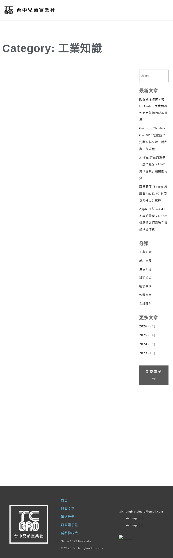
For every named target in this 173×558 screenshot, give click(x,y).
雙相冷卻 (117, 231)
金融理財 (145, 303)
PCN (24, 216)
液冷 (29, 359)
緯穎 (39, 359)
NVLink (52, 352)
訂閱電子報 (154, 375)
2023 (143, 353)
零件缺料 (52, 231)
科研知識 (145, 277)
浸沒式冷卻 (115, 223)
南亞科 (103, 359)
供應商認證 (115, 83)
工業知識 (34, 114)
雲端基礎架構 (49, 366)
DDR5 (105, 352)
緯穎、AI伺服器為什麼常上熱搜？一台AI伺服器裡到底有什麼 (31, 408)
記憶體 (118, 366)
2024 (143, 344)
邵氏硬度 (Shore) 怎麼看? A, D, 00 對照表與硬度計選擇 (32, 132)
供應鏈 (53, 216)
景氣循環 (117, 359)
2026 (143, 326)
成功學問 (145, 260)
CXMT (105, 75)
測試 (44, 75)
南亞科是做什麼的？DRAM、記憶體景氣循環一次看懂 (96, 408)
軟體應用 (145, 295)
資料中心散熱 (99, 231)
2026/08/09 (18, 255)
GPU (39, 352)
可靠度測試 (24, 223)
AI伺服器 (90, 216)
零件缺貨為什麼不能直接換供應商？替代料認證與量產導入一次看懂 (31, 273)
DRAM (118, 75)
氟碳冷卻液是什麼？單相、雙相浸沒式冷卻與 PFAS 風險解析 (96, 273)
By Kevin (28, 193)
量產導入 (52, 223)
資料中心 (52, 359)
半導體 (91, 359)
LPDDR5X (98, 83)
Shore (23, 75)
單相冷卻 (117, 216)
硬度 (54, 75)
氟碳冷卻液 (98, 223)
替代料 (38, 223)
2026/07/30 (83, 255)
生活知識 (145, 269)
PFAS (103, 216)
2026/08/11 (18, 114)
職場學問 (145, 286)
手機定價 (100, 90)
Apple (93, 75)
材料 (34, 75)
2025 (143, 335)
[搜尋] (160, 76)
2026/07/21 (18, 390)
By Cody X (100, 195)
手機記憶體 (115, 90)
